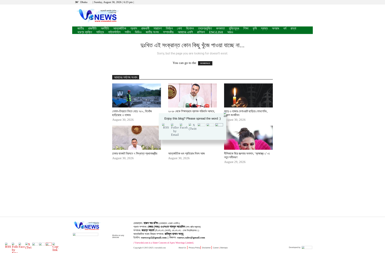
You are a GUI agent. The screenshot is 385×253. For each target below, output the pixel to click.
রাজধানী (145, 28)
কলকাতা (220, 28)
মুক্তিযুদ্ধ (234, 28)
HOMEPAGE (205, 63)
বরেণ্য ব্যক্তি (84, 32)
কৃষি (255, 28)
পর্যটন (128, 32)
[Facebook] (300, 2)
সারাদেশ (158, 28)
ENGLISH (216, 32)
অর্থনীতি (105, 28)
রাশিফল (201, 32)
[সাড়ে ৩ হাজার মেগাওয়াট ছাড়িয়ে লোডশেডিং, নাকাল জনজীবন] (248, 95)
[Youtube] (310, 2)
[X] (305, 2)
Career (216, 248)
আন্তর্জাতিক (119, 28)
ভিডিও (138, 32)
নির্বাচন (169, 28)
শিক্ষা (245, 28)
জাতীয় (80, 28)
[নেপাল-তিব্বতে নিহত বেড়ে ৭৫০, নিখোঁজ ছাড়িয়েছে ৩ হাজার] (136, 95)
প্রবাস (133, 28)
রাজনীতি (92, 28)
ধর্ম (284, 28)
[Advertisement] (192, 195)
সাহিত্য (100, 32)
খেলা (179, 28)
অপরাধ (275, 28)
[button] (296, 2)
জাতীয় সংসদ (152, 32)
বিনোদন (190, 28)
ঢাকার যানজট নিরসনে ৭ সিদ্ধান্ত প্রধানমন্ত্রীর (134, 153)
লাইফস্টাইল (114, 32)
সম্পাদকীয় (168, 32)
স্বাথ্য (264, 28)
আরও (230, 32)
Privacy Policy (194, 248)
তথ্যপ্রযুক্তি (205, 28)
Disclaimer (206, 248)
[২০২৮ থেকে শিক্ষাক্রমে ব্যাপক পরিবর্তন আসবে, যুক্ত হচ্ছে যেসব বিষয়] (192, 95)
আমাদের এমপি (185, 32)
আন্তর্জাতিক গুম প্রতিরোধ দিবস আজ (186, 153)
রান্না (293, 28)
